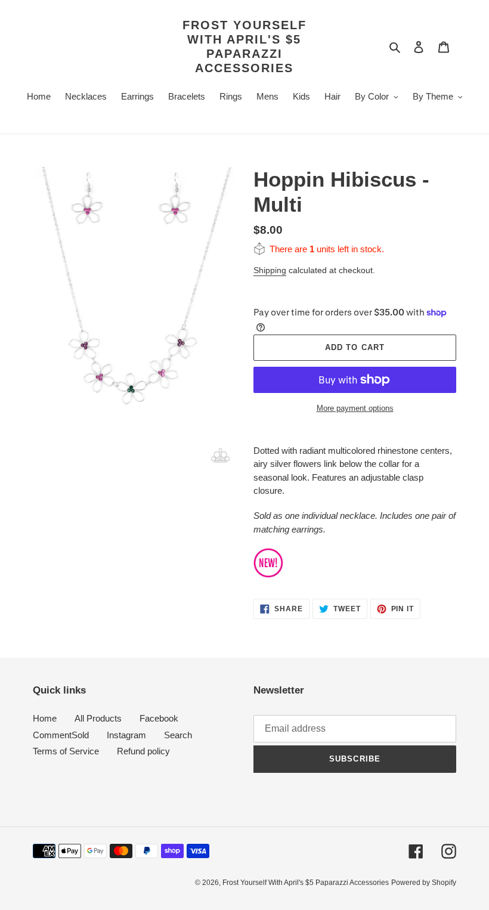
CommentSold (61, 735)
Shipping (269, 270)
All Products (98, 718)
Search (178, 735)
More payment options (355, 408)
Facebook (159, 718)
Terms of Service (66, 751)
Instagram (126, 735)
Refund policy (143, 751)
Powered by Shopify (423, 882)
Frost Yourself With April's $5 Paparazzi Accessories (244, 46)
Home (45, 718)
